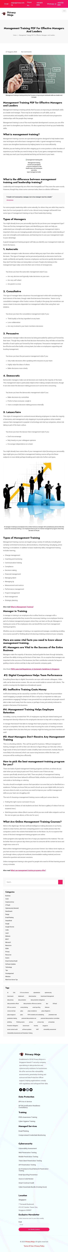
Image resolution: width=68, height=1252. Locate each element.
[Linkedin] (27, 1089)
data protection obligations (38, 1000)
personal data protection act (29, 1018)
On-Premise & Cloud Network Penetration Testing (33, 1170)
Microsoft (8, 942)
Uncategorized (9, 973)
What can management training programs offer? (28, 870)
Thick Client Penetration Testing (30, 1161)
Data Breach (8, 911)
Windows (7, 976)
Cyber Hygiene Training (27, 1121)
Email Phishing (9, 917)
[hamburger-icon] (64, 11)
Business (7, 895)
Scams (7, 958)
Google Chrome (9, 927)
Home (15, 35)
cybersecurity (48, 992)
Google (7, 923)
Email (20, 1222)
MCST (7, 939)
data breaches (32, 996)
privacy (31, 1022)
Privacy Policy (39, 1246)
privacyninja (51, 1022)
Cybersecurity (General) (12, 908)
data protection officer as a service (32, 1003)
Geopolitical (8, 920)
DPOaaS (55, 1003)
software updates (26, 1029)
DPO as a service (11, 1007)
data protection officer (13, 1003)
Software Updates (10, 964)
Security (36, 1025)
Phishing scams (20, 1022)
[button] (64, 16)
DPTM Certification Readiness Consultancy (29, 1106)
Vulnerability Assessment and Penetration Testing (19, 1033)
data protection (22, 1000)
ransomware (26, 1025)
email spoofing (36, 1007)
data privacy (10, 1000)
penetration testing (12, 1018)
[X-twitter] (24, 1089)
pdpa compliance (32, 1011)
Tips (6, 970)
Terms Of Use (28, 1246)
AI (7, 992)
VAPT (37, 1029)
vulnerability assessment (49, 1029)
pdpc (21, 1014)
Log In (7, 933)
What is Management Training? (22, 607)
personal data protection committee (50, 1018)
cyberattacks (36, 992)
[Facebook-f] (20, 1089)
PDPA (7, 948)
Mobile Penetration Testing (28, 1157)
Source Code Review (26, 1179)
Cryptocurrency (9, 902)
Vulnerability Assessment (28, 1148)
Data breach (10, 996)
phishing (9, 1022)
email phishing (24, 1007)
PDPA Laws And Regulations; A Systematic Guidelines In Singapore (35, 669)
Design (7, 914)
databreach (21, 996)
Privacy (7, 951)
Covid (6, 899)
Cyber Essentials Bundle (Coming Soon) (33, 1187)
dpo (47, 1003)
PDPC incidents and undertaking (36, 1014)
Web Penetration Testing (27, 1152)
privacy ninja (40, 1022)
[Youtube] (30, 1089)
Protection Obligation (12, 1025)
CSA (14, 992)
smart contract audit (12, 1029)
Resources (8, 954)
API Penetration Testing (27, 1165)
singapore (45, 1025)
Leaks (7, 930)
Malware (7, 936)
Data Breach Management (47, 996)
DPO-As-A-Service (25, 1102)
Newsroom (8, 945)
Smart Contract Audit (11, 961)
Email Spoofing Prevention (28, 1175)
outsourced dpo (11, 1011)
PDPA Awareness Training (28, 1117)
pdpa (21, 1011)
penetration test (53, 1014)
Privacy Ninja (11, 14)
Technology (8, 967)
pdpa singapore (11, 1014)
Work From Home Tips (11, 979)
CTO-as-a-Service (24, 992)
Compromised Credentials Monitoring (32, 1135)
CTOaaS (7, 905)
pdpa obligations (45, 1011)
